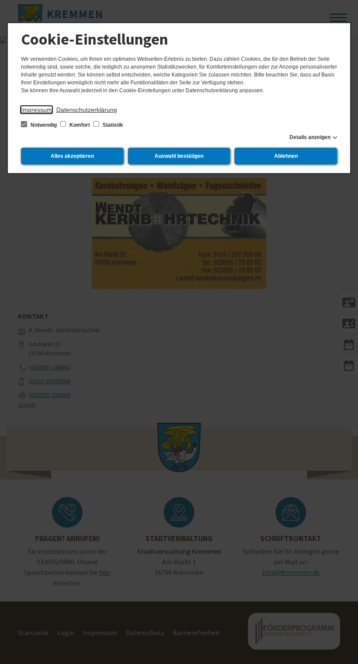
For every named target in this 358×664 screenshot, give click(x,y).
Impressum (36, 109)
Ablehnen (286, 156)
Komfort (79, 125)
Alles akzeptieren (72, 156)
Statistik (112, 125)
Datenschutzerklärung (86, 109)
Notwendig (43, 125)
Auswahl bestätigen (179, 156)
